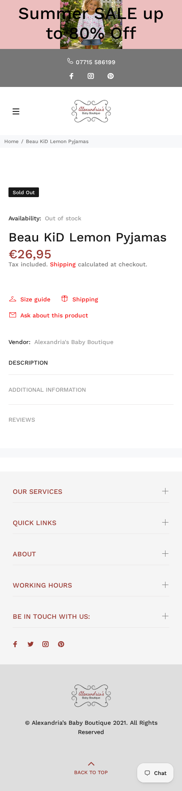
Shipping (63, 264)
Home (11, 141)
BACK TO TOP (91, 772)
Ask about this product (54, 315)
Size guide (35, 299)
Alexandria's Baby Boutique (73, 342)
